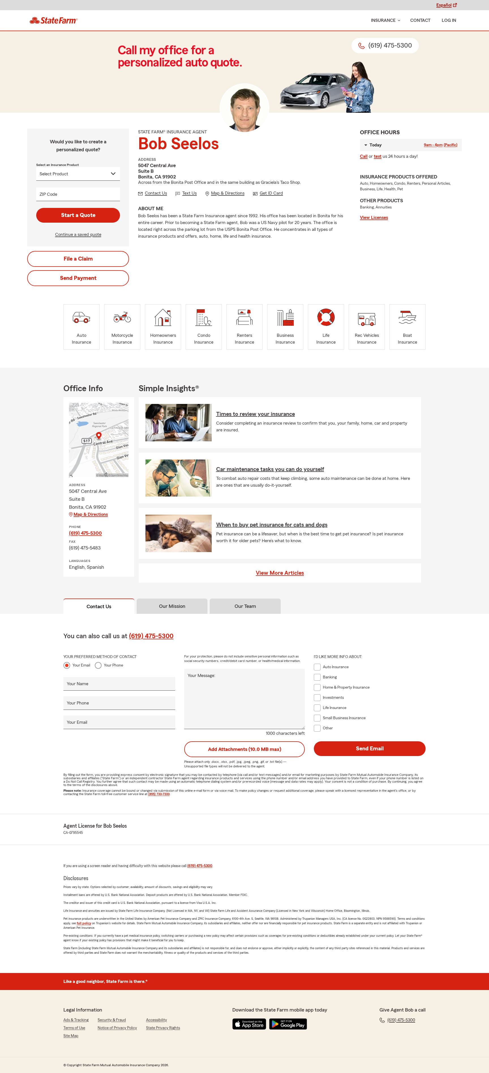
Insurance (383, 20)
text (377, 156)
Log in (449, 20)
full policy (84, 923)
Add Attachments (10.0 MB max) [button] (244, 749)
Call (364, 156)
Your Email (81, 665)
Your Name (77, 684)
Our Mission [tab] (172, 606)
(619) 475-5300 (85, 533)
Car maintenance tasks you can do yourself (270, 469)
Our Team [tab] (245, 606)
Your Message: (201, 675)
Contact (420, 20)
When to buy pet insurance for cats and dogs (271, 525)
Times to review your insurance (255, 414)
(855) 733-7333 (159, 794)
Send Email (370, 748)
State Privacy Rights (163, 1028)
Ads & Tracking (76, 1020)
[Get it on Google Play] (288, 1024)
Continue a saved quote (78, 234)
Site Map (70, 1036)
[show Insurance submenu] (398, 20)
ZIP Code (48, 194)
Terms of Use (74, 1028)
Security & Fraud (112, 1020)
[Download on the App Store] (249, 1024)
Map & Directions (91, 514)
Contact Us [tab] (99, 606)
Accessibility (156, 1020)
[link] (53, 20)
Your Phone (113, 665)
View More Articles (280, 573)
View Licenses (374, 217)
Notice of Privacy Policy (117, 1028)
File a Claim (78, 259)
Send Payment (78, 278)
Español (444, 5)
